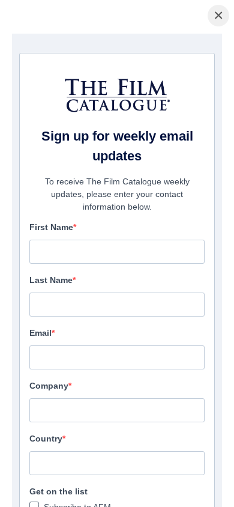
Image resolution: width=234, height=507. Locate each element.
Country (45, 438)
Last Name (51, 280)
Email (40, 333)
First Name (51, 227)
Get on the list (58, 491)
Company (48, 385)
